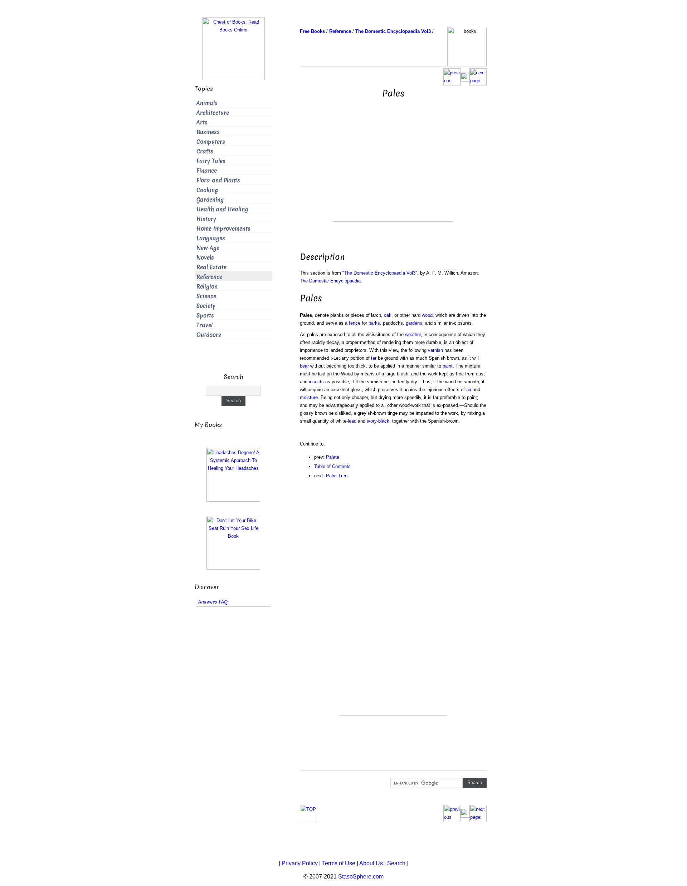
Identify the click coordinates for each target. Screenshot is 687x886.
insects (316, 381)
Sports (205, 315)
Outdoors (208, 335)
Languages (210, 238)
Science (206, 296)
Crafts (204, 151)
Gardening (210, 199)
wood (427, 315)
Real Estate (211, 267)
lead (352, 421)
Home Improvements (223, 228)
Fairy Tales (210, 161)
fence (354, 323)
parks (374, 323)
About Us (371, 863)
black (383, 421)
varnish (435, 350)
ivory (372, 421)
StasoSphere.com (361, 876)
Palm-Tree (336, 475)
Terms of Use (338, 863)
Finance (206, 170)
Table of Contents (332, 466)
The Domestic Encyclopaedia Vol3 (379, 273)
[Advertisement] (393, 171)
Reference (209, 277)
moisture (309, 397)
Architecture (212, 113)
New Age (207, 248)
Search (396, 863)
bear (304, 366)
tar (373, 358)
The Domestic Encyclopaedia (330, 281)
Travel (204, 325)
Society (205, 306)
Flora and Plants (218, 180)
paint (448, 366)
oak (387, 315)
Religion (207, 286)
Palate (332, 457)
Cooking (207, 190)
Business (208, 132)
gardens (414, 323)
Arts (202, 122)
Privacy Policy (300, 863)
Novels (205, 257)
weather (413, 334)
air (468, 389)
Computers (210, 142)
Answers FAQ (213, 602)
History (206, 219)
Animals (207, 103)
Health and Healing (222, 209)
